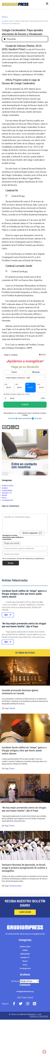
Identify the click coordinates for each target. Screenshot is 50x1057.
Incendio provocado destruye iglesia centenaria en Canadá (20, 692)
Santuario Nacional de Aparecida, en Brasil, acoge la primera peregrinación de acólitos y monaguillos (24, 867)
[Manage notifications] (44, 1052)
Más (6, 614)
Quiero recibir (25, 912)
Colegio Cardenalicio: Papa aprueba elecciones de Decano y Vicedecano (22, 32)
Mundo (4, 495)
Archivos (15, 981)
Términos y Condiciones (38, 1016)
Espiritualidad (7, 490)
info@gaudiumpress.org (25, 991)
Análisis (5, 488)
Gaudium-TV (7, 493)
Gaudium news (7, 21)
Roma (5, 17)
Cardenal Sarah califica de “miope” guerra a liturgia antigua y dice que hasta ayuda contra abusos (24, 594)
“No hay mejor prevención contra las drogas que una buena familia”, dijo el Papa (24, 625)
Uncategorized (7, 500)
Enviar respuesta (30, 533)
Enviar (10, 563)
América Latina (7, 485)
